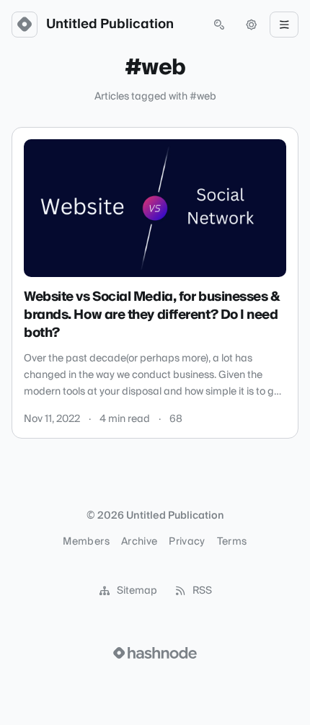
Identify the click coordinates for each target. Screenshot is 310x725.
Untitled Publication (110, 24)
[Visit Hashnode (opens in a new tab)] (155, 652)
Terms (232, 541)
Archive (139, 541)
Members (86, 541)
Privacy (187, 541)
